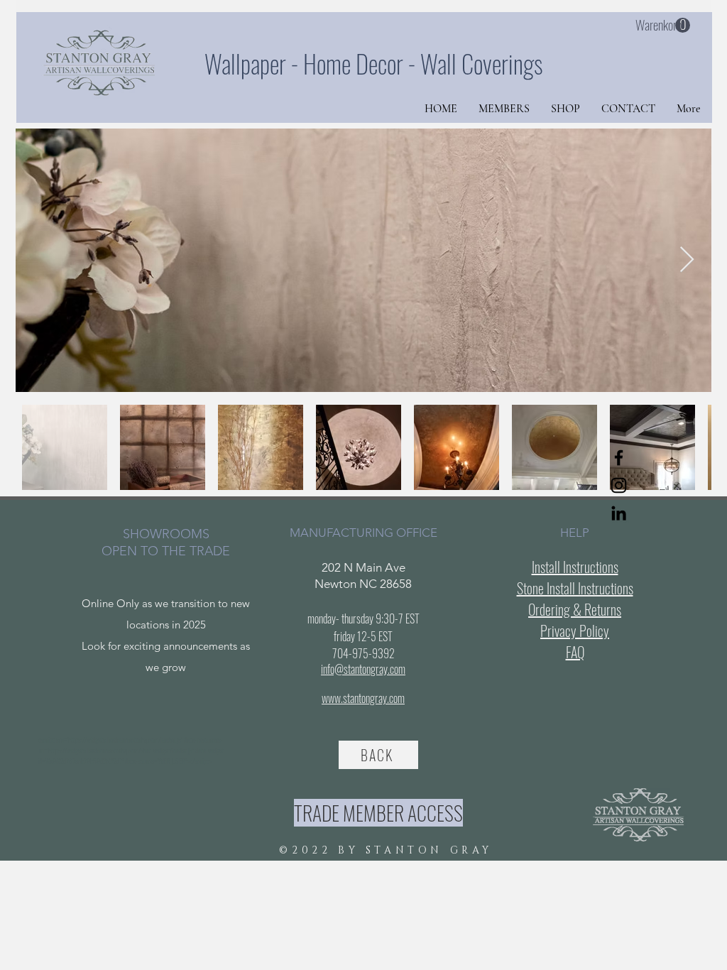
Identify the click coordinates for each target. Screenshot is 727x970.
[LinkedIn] (618, 513)
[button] (662, 25)
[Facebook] (618, 457)
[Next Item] (687, 260)
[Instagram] (618, 485)
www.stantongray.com (363, 698)
